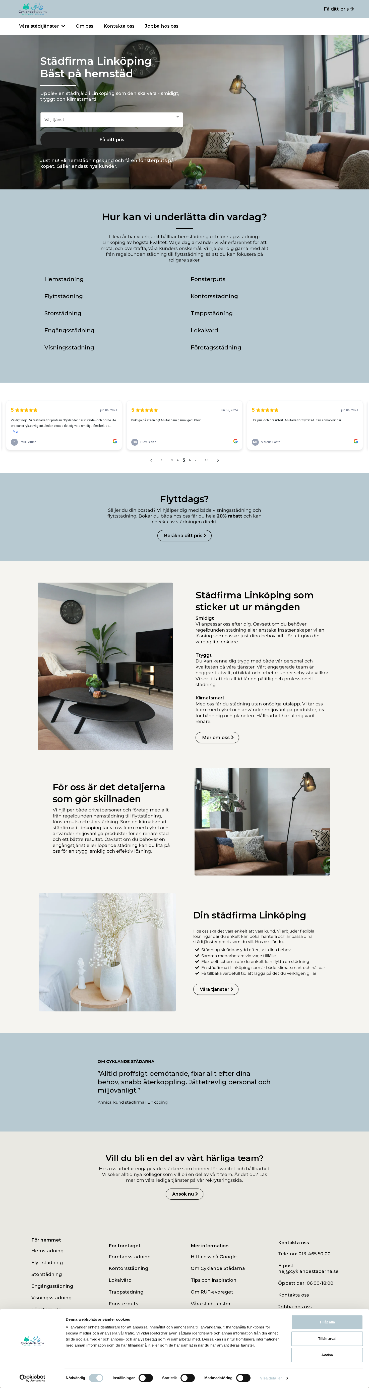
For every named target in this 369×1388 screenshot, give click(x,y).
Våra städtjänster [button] (39, 26)
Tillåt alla (327, 1322)
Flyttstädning (47, 1262)
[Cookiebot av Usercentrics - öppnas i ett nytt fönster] (32, 1378)
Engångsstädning (52, 1286)
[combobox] (111, 120)
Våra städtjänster (211, 1304)
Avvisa (327, 1355)
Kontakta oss (293, 1295)
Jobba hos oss (295, 1307)
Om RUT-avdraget (212, 1292)
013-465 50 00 (314, 1254)
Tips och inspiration (213, 1280)
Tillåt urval (327, 1338)
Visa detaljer (271, 1378)
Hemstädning (47, 1251)
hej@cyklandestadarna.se (308, 1271)
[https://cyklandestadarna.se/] (100, 9)
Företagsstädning (130, 1257)
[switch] (146, 1378)
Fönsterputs (123, 1304)
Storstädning (46, 1274)
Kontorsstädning (128, 1268)
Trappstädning (126, 1292)
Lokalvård (120, 1280)
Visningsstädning (51, 1298)
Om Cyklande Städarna (218, 1268)
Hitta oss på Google (214, 1257)
